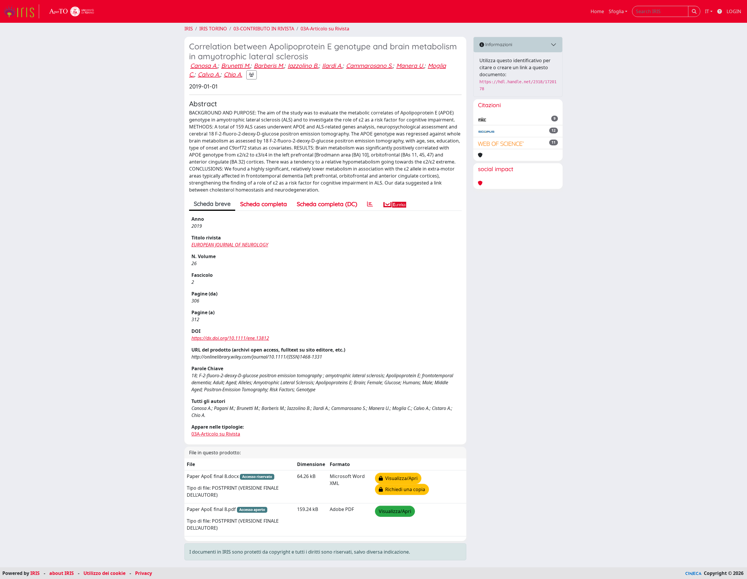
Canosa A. (203, 65)
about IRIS (61, 573)
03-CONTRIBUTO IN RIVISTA (263, 28)
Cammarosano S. (369, 65)
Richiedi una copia (404, 489)
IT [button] (707, 11)
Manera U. (410, 65)
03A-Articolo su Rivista (325, 28)
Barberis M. (269, 65)
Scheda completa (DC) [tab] (327, 204)
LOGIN (734, 11)
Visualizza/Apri (400, 478)
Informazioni (498, 44)
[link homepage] (21, 11)
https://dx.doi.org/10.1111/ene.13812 (230, 338)
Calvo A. (209, 74)
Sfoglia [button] (616, 11)
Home (597, 11)
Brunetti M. (235, 65)
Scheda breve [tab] (212, 203)
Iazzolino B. (303, 65)
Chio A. (233, 74)
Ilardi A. (332, 65)
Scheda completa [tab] (263, 204)
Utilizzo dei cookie (104, 573)
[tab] (370, 204)
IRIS (188, 28)
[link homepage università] (72, 11)
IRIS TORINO (213, 28)
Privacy (143, 573)
